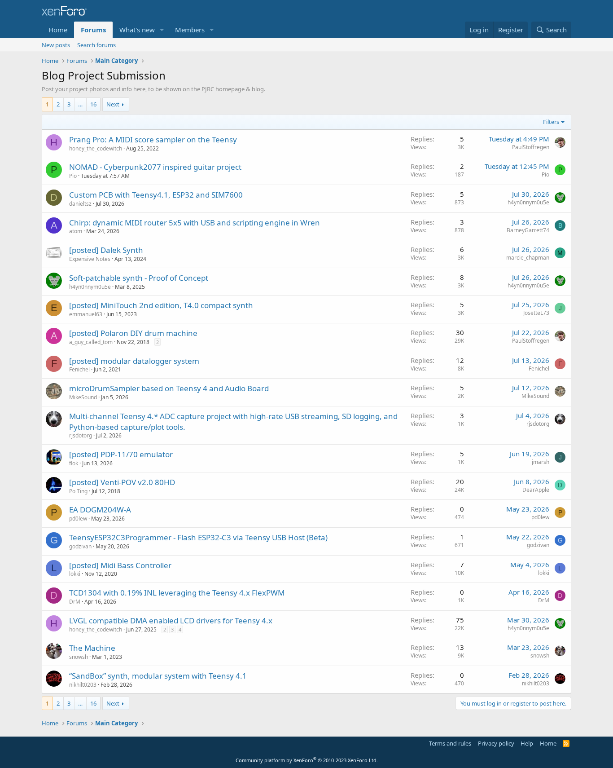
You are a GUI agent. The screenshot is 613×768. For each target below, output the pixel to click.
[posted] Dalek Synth (106, 250)
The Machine (92, 648)
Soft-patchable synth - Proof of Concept (138, 278)
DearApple (535, 490)
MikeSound (83, 397)
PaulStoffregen (530, 147)
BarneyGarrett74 (528, 230)
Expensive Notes (89, 259)
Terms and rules (450, 743)
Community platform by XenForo (307, 760)
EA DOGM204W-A (100, 509)
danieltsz (80, 203)
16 (93, 104)
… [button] (80, 104)
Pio (73, 176)
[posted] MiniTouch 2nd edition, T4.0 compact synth (161, 305)
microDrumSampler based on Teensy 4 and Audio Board (169, 388)
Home (57, 29)
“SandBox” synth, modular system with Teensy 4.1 (158, 676)
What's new (137, 29)
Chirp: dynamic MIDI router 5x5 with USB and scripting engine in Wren (194, 222)
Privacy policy (496, 743)
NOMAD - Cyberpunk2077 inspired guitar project (155, 167)
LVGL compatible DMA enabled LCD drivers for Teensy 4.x (170, 620)
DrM (74, 601)
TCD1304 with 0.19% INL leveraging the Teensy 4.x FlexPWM (177, 592)
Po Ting (78, 491)
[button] (162, 30)
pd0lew (78, 518)
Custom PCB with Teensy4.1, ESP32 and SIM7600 (156, 195)
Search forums (96, 45)
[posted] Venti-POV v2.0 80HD (122, 482)
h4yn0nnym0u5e (528, 202)
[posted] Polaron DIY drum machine (133, 333)
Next (112, 104)
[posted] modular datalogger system (134, 361)
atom (75, 231)
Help (527, 743)
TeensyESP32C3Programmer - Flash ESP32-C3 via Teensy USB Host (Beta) (198, 537)
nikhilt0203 (82, 685)
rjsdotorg (80, 435)
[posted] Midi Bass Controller (120, 565)
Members (190, 29)
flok (73, 463)
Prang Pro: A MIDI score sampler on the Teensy (153, 139)
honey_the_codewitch (95, 148)
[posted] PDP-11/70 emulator (121, 454)
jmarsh (540, 462)
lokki (74, 574)
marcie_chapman (527, 257)
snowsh (78, 657)
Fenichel (79, 369)
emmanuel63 (85, 314)
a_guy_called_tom (91, 342)
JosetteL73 (536, 313)
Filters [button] (551, 122)
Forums (93, 29)
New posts (56, 45)
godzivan (80, 546)
